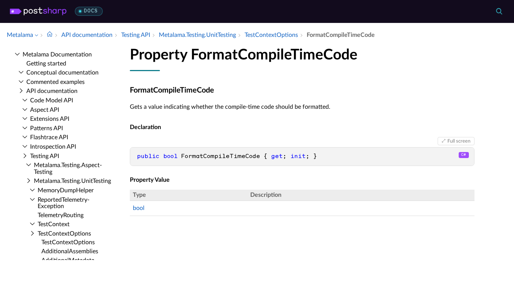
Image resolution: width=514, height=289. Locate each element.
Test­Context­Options (64, 234)
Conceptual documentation (62, 73)
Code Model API (51, 100)
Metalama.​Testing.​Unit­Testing (72, 181)
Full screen (458, 141)
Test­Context (54, 224)
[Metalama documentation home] (50, 35)
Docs (91, 11)
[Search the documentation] (498, 11)
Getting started (46, 64)
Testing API (44, 156)
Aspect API (44, 110)
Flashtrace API (49, 137)
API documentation (52, 91)
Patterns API (46, 128)
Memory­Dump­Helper (66, 190)
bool (138, 208)
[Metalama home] (38, 11)
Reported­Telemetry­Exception (64, 203)
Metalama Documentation (57, 55)
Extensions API (49, 119)
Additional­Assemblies (69, 251)
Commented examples (55, 82)
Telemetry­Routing (61, 215)
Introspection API (53, 147)
